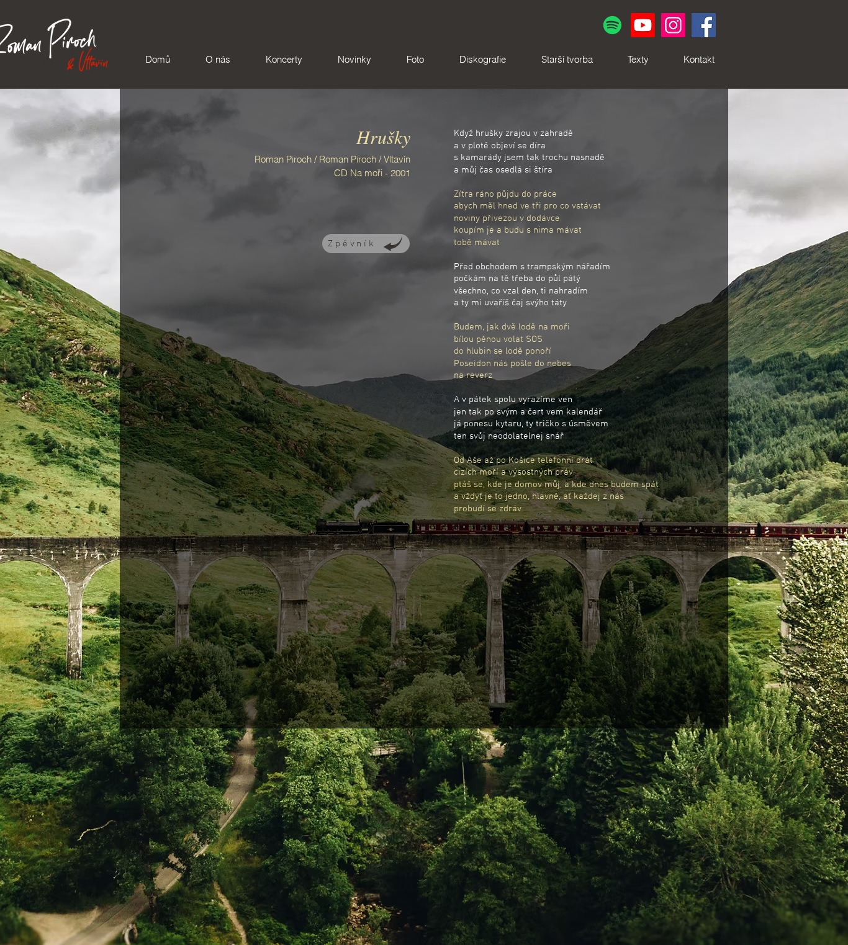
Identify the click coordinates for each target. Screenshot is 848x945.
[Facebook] (704, 25)
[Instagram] (673, 25)
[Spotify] (612, 25)
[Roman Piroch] (643, 25)
